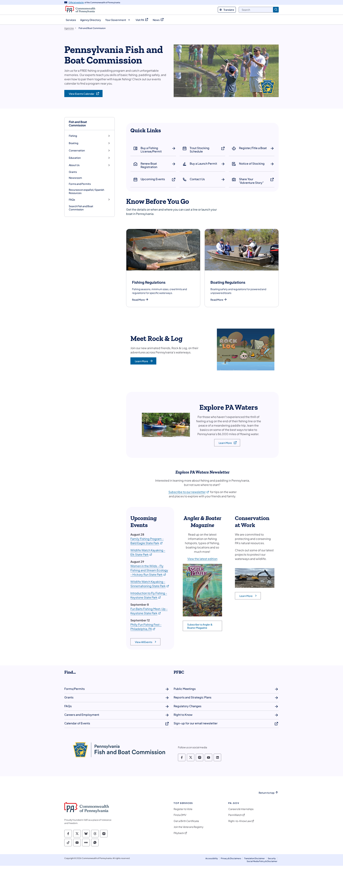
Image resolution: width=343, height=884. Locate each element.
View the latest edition (202, 559)
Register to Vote (183, 809)
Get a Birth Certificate (186, 821)
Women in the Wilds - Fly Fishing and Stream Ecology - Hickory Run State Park (149, 570)
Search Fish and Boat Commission (81, 208)
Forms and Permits (80, 183)
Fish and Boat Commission (78, 123)
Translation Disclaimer (254, 858)
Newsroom (75, 177)
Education (75, 157)
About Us (74, 165)
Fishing (73, 135)
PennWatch (235, 814)
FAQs (72, 199)
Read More (138, 299)
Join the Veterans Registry (188, 826)
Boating (73, 143)
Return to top (266, 792)
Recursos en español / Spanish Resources (86, 191)
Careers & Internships (240, 809)
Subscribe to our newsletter (188, 492)
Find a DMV (180, 814)
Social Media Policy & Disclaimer (262, 861)
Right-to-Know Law (239, 821)
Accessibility (211, 858)
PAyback (179, 832)
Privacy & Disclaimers (231, 858)
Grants (73, 171)
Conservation (77, 150)
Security (272, 858)
